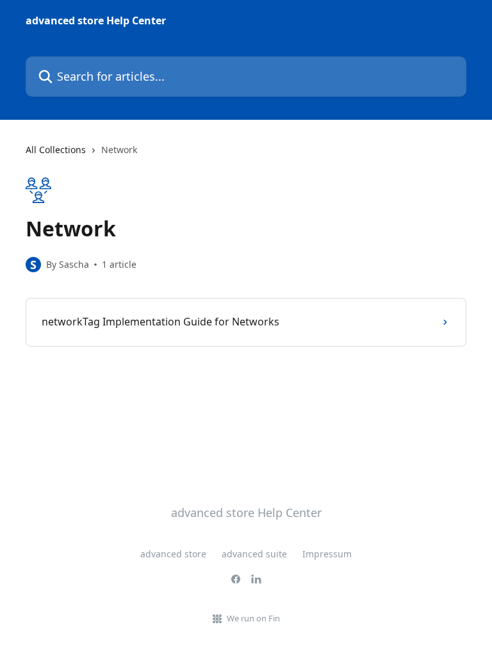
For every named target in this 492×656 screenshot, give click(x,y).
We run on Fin (253, 618)
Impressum (327, 554)
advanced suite (254, 554)
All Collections (56, 150)
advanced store (173, 554)
